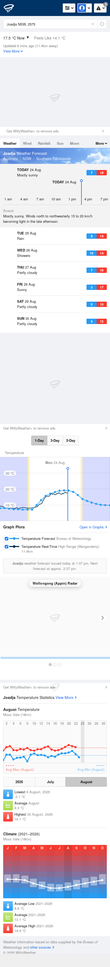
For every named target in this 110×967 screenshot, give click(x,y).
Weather (10, 143)
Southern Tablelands (53, 158)
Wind (27, 143)
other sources (40, 947)
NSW (27, 158)
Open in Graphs (92, 526)
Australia (10, 158)
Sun (60, 143)
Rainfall (44, 143)
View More (64, 697)
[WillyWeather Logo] (12, 8)
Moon (74, 143)
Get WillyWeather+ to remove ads (32, 130)
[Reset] (93, 24)
